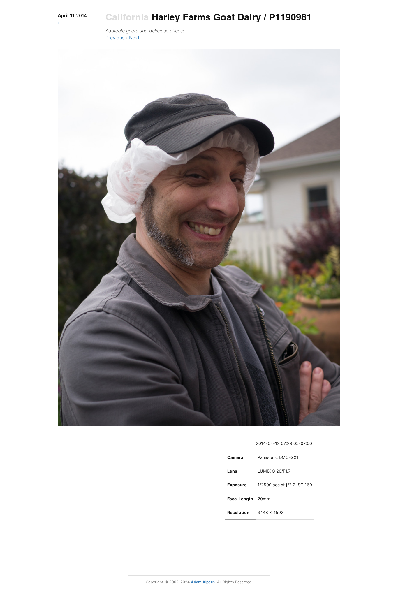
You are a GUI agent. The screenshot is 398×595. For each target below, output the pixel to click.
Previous (115, 38)
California (127, 16)
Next (134, 38)
